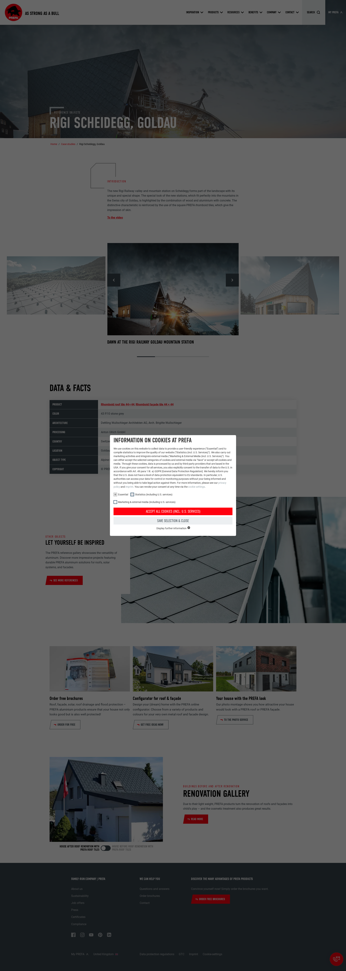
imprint (129, 486)
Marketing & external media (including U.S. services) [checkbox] (147, 502)
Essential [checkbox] (123, 494)
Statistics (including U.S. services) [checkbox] (153, 494)
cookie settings (196, 486)
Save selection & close (173, 520)
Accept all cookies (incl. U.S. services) (173, 511)
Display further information (171, 528)
